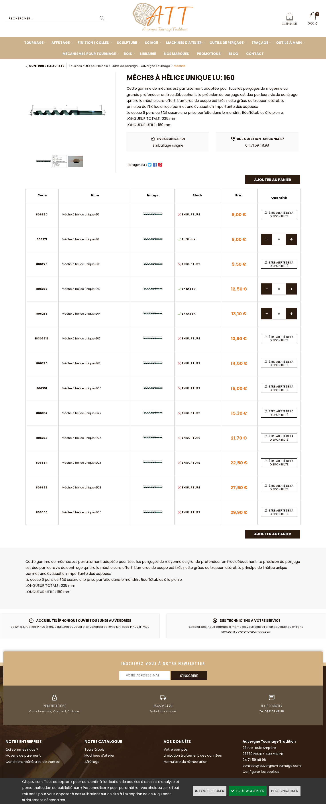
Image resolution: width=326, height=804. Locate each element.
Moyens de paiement (23, 755)
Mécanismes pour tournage (89, 53)
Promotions (209, 53)
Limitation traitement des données (193, 755)
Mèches (179, 66)
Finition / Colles (93, 42)
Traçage (259, 42)
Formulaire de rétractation (185, 761)
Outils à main (289, 42)
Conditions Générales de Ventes (33, 761)
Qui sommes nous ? (22, 749)
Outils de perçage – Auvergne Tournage (141, 66)
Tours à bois (94, 749)
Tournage (33, 42)
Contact (255, 53)
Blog (233, 53)
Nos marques (176, 53)
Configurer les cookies (261, 771)
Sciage (151, 42)
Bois (128, 53)
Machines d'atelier (184, 42)
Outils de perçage (227, 42)
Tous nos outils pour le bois (88, 66)
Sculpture (127, 42)
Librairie (148, 53)
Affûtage (60, 42)
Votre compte (175, 749)
